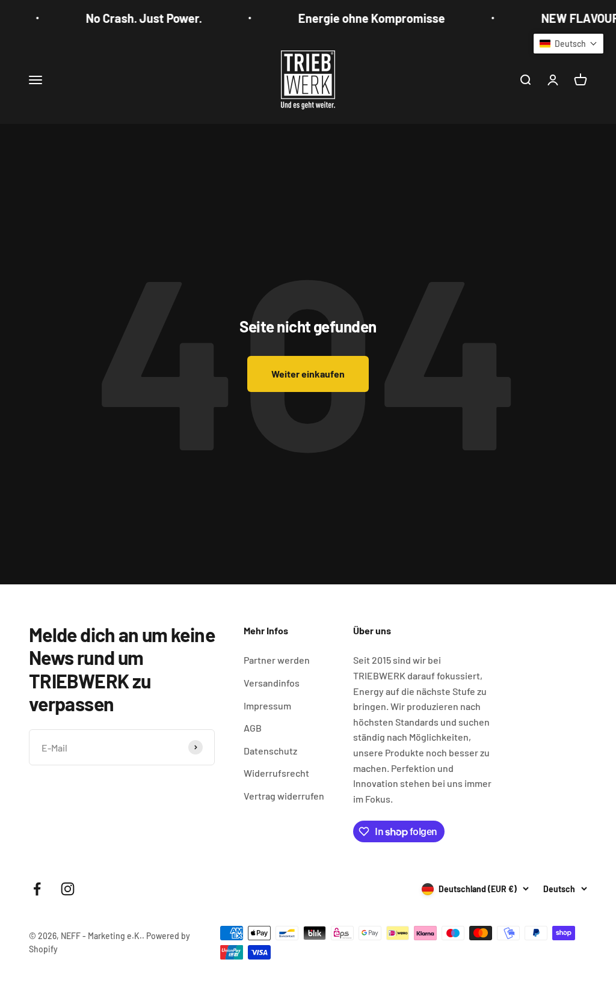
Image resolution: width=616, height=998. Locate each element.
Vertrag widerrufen (284, 795)
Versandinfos (272, 682)
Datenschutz (270, 750)
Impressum (267, 705)
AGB (253, 727)
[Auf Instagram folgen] (68, 889)
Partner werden (277, 660)
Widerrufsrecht (276, 773)
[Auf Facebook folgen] (37, 889)
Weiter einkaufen (308, 373)
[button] (568, 44)
